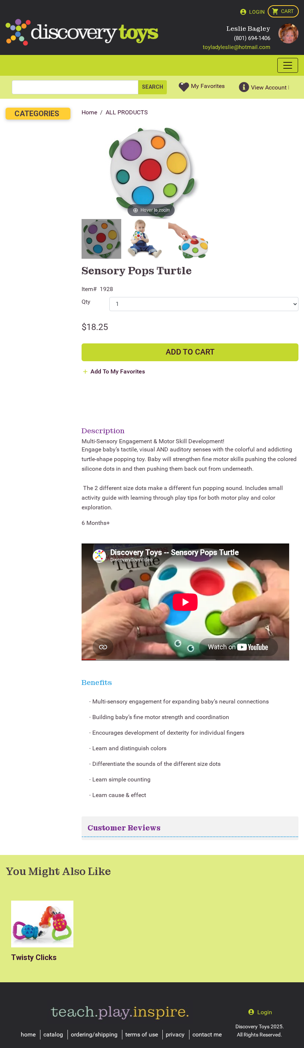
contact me (207, 1034)
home (28, 1034)
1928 (106, 289)
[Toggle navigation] (287, 65)
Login (257, 12)
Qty (86, 301)
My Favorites (208, 85)
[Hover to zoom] (151, 172)
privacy (175, 1034)
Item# (89, 289)
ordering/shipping (94, 1034)
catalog (53, 1034)
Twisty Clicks (34, 957)
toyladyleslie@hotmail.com (236, 47)
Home (89, 112)
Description (103, 431)
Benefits (97, 682)
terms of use (141, 1034)
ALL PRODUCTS (127, 112)
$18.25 (95, 327)
